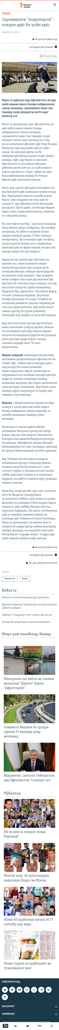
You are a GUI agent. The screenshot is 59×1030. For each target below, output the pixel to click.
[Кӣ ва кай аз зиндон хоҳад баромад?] (29, 813)
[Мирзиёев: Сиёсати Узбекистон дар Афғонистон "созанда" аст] (29, 757)
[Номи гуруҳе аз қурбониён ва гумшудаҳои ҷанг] (29, 945)
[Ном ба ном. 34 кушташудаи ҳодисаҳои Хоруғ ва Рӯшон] (29, 857)
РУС (40, 1026)
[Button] (44, 39)
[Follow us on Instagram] (27, 990)
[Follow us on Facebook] (12, 990)
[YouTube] (28, 1026)
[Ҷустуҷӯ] (51, 1026)
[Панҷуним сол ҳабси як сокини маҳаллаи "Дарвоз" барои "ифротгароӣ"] (29, 660)
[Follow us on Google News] (5, 990)
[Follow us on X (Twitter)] (34, 990)
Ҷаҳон (6, 13)
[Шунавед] (15, 1026)
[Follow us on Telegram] (41, 990)
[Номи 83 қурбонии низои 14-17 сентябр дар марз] (29, 901)
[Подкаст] (5, 997)
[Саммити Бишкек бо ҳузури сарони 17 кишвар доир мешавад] (29, 708)
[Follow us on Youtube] (19, 990)
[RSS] (49, 990)
